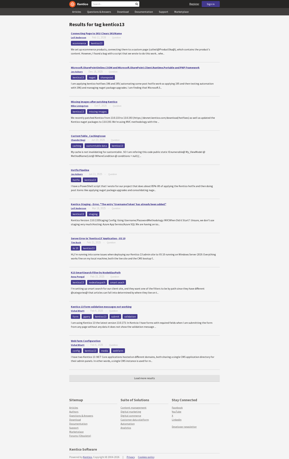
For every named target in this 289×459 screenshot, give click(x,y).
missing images (98, 111)
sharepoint (107, 77)
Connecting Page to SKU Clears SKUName (96, 33)
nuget (92, 77)
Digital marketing (131, 411)
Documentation (144, 11)
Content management (134, 407)
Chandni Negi (78, 140)
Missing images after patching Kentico (94, 101)
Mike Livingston (79, 105)
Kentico (87, 457)
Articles (76, 11)
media (104, 350)
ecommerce (79, 43)
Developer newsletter (184, 426)
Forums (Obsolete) (80, 435)
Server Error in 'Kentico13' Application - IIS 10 (98, 238)
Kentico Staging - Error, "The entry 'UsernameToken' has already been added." (118, 204)
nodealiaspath (97, 282)
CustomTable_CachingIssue (88, 135)
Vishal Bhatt (77, 310)
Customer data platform (135, 419)
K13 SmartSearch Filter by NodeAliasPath (96, 272)
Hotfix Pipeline (80, 170)
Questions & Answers (99, 11)
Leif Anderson (78, 37)
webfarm (118, 350)
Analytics (126, 427)
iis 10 (75, 248)
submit (115, 316)
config (76, 350)
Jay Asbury (77, 71)
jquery (86, 316)
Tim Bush (76, 242)
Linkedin (176, 419)
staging (93, 214)
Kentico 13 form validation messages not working (101, 306)
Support (163, 11)
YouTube (176, 411)
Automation (128, 423)
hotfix (76, 180)
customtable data (96, 145)
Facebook (177, 407)
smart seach (117, 282)
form (75, 316)
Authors (73, 411)
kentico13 (96, 43)
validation (130, 316)
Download (123, 11)
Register (194, 4)
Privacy (131, 457)
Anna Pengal (77, 276)
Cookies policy (146, 457)
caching (77, 145)
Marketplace (181, 11)
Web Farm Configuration (86, 340)
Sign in (211, 4)
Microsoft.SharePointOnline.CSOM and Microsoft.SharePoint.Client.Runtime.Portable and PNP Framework (135, 67)
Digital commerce (131, 415)
